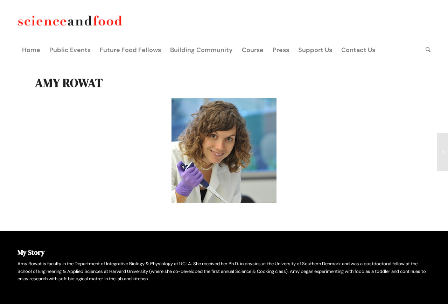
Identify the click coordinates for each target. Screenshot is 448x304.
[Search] (425, 50)
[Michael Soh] (442, 152)
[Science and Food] (70, 20)
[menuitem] (31, 50)
